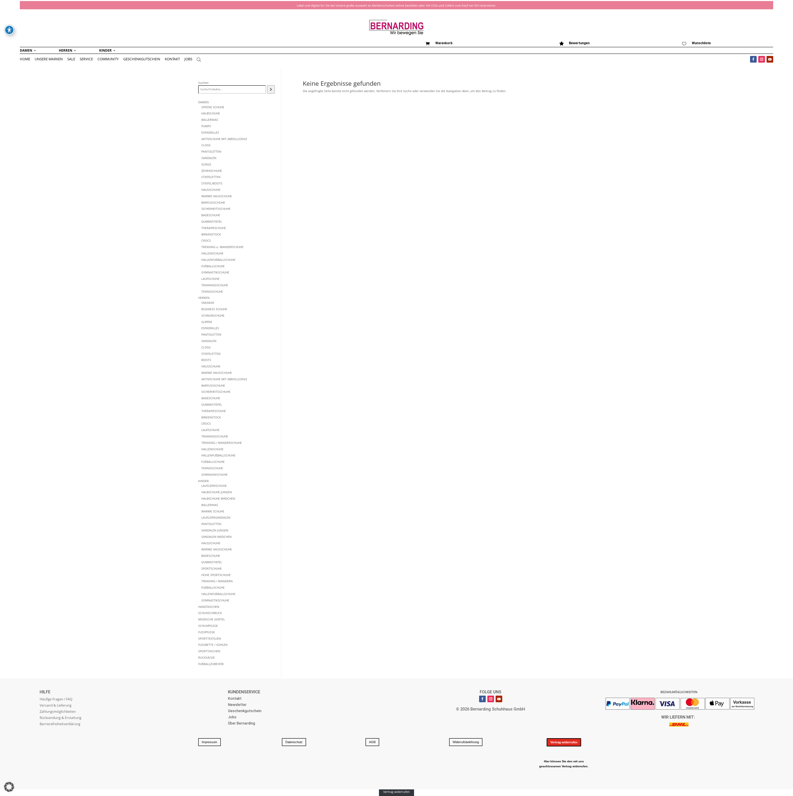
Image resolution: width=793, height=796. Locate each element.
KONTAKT (172, 59)
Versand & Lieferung (55, 706)
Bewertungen (579, 43)
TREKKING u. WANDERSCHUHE (222, 247)
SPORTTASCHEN (209, 651)
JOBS (188, 59)
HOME (25, 59)
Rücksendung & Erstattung (60, 718)
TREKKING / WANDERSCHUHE (221, 443)
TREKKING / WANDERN (217, 581)
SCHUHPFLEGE (208, 626)
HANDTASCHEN (208, 607)
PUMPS (206, 126)
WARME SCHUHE (212, 511)
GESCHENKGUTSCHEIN (141, 59)
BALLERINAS (209, 120)
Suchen (203, 83)
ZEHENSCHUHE (211, 171)
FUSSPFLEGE (206, 632)
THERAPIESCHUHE (213, 228)
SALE (71, 59)
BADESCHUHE (210, 215)
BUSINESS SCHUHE (214, 309)
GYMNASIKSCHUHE (214, 474)
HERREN (65, 51)
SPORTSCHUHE (211, 568)
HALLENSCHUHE (212, 253)
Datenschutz (294, 742)
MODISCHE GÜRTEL (211, 619)
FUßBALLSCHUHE (213, 266)
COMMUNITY (108, 59)
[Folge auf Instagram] (761, 59)
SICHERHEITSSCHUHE (215, 209)
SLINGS (206, 164)
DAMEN (26, 51)
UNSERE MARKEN (49, 59)
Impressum (209, 742)
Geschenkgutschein (244, 711)
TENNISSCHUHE (212, 291)
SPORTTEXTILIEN (209, 638)
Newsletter (237, 705)
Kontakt (234, 699)
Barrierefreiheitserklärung (60, 724)
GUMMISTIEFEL (211, 221)
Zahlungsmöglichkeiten (58, 712)
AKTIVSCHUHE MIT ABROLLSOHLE (224, 139)
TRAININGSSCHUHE (214, 285)
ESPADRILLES (210, 132)
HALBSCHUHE (210, 113)
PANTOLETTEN (211, 151)
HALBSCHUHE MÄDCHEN (218, 498)
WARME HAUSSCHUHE (216, 196)
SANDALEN (208, 158)
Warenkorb (443, 43)
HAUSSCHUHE (210, 190)
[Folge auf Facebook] (753, 59)
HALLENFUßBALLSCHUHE (218, 260)
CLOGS (206, 145)
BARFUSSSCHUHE (213, 202)
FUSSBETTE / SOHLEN (213, 645)
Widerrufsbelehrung (466, 742)
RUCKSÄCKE (206, 657)
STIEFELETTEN (211, 177)
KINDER (105, 51)
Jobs (232, 717)
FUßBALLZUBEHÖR (211, 664)
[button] (9, 787)
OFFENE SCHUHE (212, 107)
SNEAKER (207, 303)
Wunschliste (701, 43)
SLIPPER (206, 322)
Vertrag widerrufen (563, 742)
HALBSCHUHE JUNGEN (216, 492)
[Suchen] (271, 89)
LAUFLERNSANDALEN (215, 517)
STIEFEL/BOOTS (211, 183)
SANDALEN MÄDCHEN (216, 537)
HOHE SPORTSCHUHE (216, 575)
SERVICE (86, 59)
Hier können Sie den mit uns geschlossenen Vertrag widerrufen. (563, 764)
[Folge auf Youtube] (770, 59)
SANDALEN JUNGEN (214, 530)
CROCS (206, 240)
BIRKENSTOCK (211, 234)
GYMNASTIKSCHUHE (215, 272)
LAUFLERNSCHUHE (214, 486)
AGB (372, 742)
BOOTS (206, 360)
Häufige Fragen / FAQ (56, 699)
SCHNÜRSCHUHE (212, 315)
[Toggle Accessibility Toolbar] (9, 30)
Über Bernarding (241, 723)
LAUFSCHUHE (210, 279)
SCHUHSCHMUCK (210, 613)
